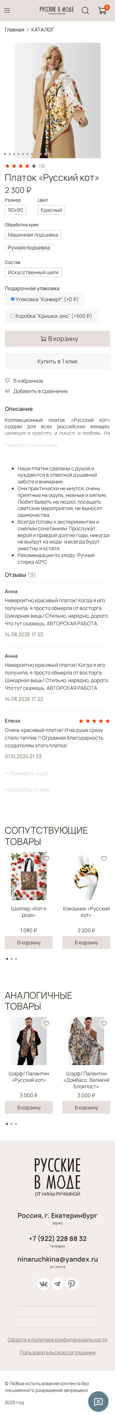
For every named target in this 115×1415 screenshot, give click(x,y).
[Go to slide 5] (23, 154)
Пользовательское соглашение (58, 1352)
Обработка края (22, 225)
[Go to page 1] (7, 959)
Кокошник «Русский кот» (86, 911)
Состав (12, 262)
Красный (51, 209)
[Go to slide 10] (45, 154)
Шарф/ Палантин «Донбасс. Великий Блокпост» (86, 1080)
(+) (47, 299)
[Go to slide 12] (54, 154)
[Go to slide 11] (50, 154)
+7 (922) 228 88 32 (58, 1238)
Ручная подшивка (29, 247)
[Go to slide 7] (32, 154)
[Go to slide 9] (41, 154)
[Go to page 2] (11, 959)
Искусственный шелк (33, 272)
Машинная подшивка (33, 234)
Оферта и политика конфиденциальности (57, 1339)
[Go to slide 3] (14, 154)
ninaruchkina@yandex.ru (57, 1258)
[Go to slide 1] (5, 154)
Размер (13, 200)
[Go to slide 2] (10, 154)
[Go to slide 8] (36, 154)
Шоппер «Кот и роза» (28, 911)
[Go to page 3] (16, 959)
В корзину (29, 942)
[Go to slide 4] (18, 154)
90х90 (15, 209)
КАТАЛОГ (42, 29)
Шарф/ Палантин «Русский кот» (29, 1076)
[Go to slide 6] (27, 154)
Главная (14, 29)
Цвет (43, 200)
